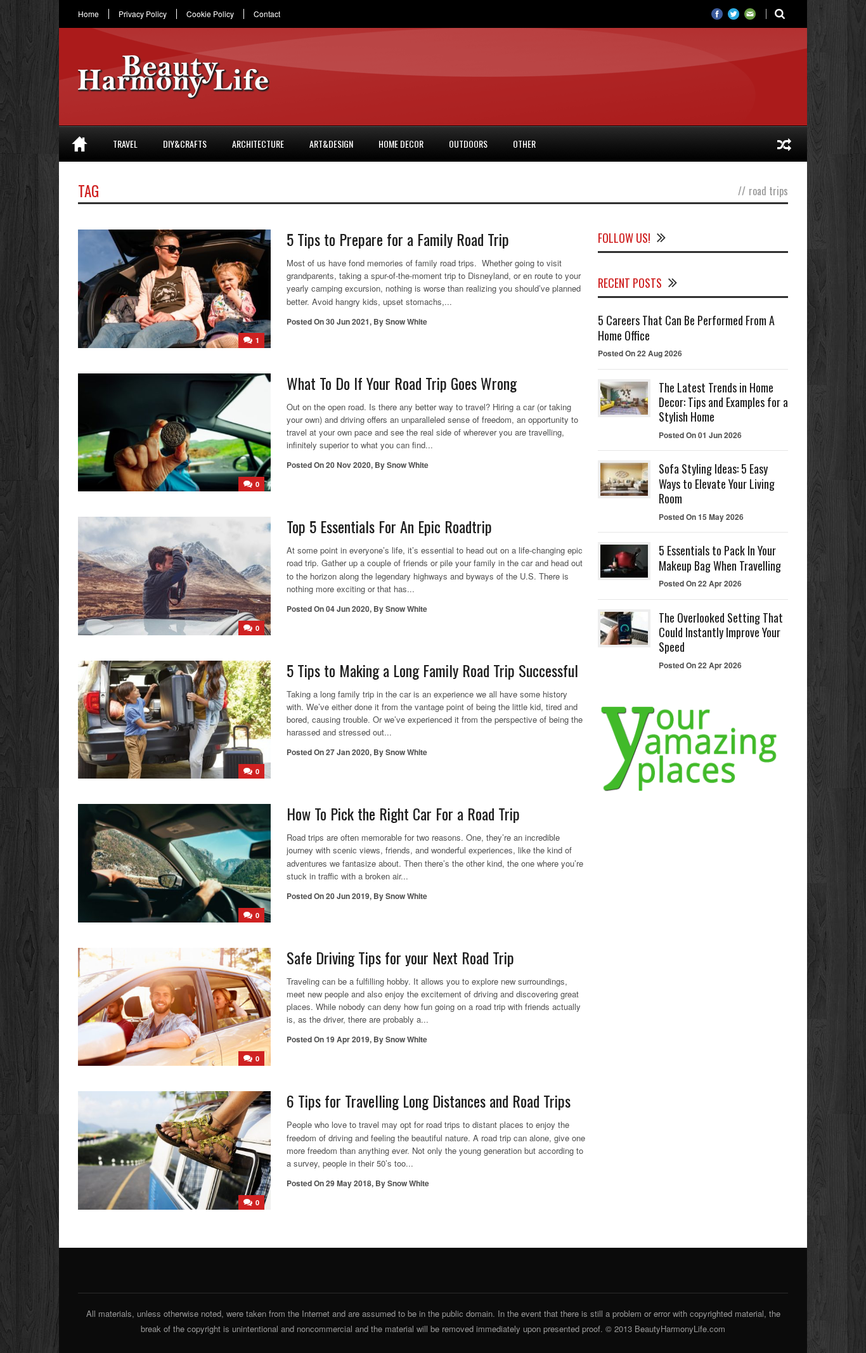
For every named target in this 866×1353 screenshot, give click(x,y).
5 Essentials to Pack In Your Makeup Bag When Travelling (720, 557)
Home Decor (400, 143)
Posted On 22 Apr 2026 (700, 583)
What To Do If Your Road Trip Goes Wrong (402, 383)
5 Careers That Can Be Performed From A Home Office (686, 327)
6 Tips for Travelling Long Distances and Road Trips (429, 1100)
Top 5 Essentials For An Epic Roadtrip (389, 526)
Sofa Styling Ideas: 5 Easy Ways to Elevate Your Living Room (717, 483)
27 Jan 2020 (348, 752)
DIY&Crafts (185, 143)
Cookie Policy (210, 14)
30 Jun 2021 (348, 321)
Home (88, 14)
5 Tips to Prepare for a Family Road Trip (398, 239)
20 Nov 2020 (348, 464)
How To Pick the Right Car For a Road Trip (403, 813)
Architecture (258, 143)
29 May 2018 (349, 1183)
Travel (125, 143)
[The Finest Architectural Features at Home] (784, 144)
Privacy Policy (143, 14)
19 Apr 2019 (348, 1039)
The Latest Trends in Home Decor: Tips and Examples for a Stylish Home (723, 402)
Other (524, 143)
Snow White (406, 321)
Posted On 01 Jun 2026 (700, 435)
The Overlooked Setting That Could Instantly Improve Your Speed (721, 632)
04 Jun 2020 (348, 608)
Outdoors (468, 143)
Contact (267, 14)
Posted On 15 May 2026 (701, 516)
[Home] (79, 144)
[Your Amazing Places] (693, 791)
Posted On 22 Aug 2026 (640, 353)
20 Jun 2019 (348, 896)
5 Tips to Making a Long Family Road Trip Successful (432, 670)
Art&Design (331, 143)
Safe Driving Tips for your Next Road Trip (400, 957)
